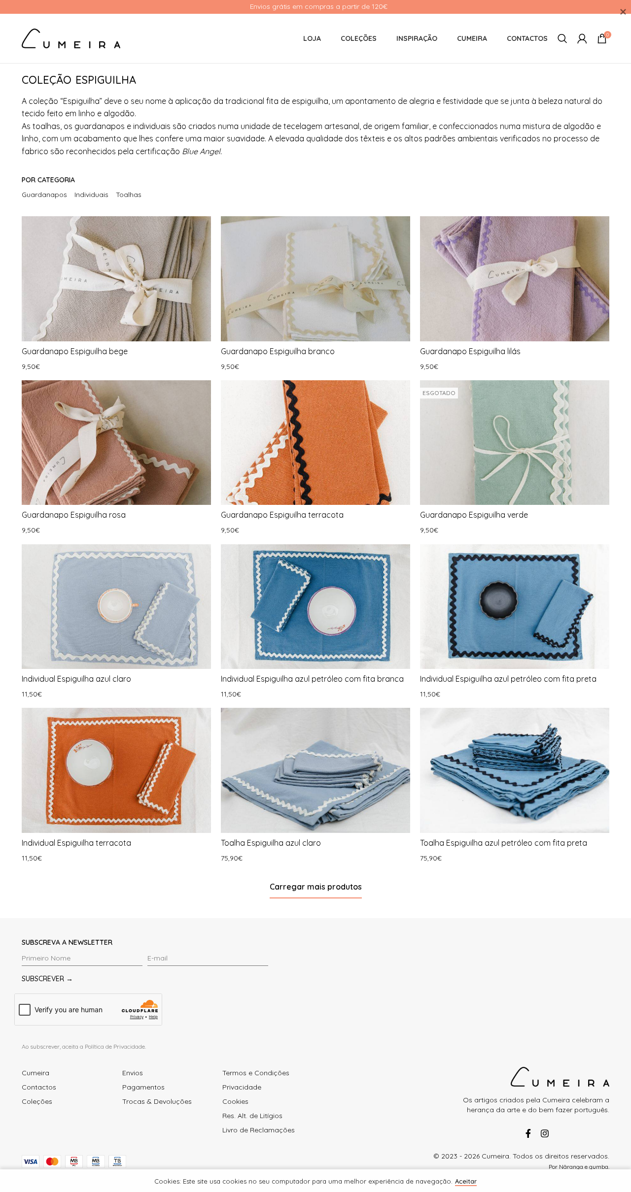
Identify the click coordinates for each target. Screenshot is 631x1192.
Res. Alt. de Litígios (252, 1115)
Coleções (37, 1101)
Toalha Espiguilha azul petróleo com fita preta (503, 843)
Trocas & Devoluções (157, 1101)
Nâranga (571, 1166)
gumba (598, 1166)
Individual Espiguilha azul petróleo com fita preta (508, 679)
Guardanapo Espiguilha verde (474, 515)
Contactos (39, 1087)
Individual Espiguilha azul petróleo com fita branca (312, 679)
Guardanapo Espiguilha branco (278, 351)
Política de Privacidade (115, 1046)
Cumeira (35, 1072)
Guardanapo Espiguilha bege (75, 351)
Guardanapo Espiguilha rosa (74, 515)
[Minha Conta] (582, 38)
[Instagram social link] (543, 1133)
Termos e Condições (255, 1072)
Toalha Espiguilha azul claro (271, 843)
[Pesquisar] (562, 38)
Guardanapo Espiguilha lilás (470, 351)
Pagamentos (143, 1087)
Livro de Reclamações (258, 1130)
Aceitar (466, 1181)
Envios (132, 1072)
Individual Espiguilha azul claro (76, 679)
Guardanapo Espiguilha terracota (282, 515)
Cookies (235, 1101)
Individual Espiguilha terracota (76, 843)
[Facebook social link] (528, 1133)
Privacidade (241, 1087)
